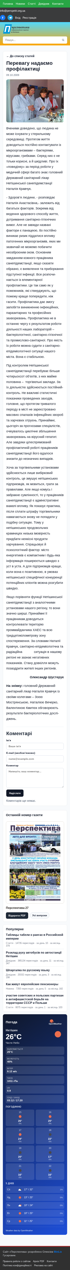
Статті (32, 3)
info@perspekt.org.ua (12, 10)
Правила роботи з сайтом (17, 1261)
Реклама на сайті (43, 1265)
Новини (20, 3)
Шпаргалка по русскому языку (28, 970)
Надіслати (15, 793)
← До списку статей (20, 56)
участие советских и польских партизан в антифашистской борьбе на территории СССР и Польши (35, 999)
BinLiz (58, 1251)
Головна (8, 3)
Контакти (57, 3)
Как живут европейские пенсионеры (32, 984)
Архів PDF (38, 1261)
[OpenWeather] (55, 1022)
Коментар (12, 765)
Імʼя (8, 740)
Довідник (43, 3)
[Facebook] (2, 17)
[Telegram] (10, 17)
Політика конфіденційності (17, 1265)
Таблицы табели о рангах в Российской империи (34, 936)
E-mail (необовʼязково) (20, 752)
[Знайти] (63, 40)
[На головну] (16, 29)
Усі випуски (39, 915)
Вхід (17, 17)
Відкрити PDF (17, 915)
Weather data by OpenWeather (19, 1230)
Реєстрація (29, 17)
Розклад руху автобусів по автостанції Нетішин (34, 954)
